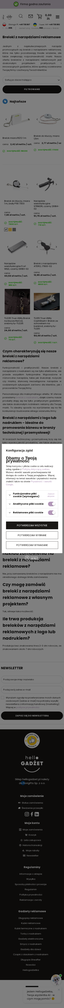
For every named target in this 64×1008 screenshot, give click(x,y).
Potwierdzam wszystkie (32, 525)
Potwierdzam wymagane (32, 545)
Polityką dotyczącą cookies (35, 469)
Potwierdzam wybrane (32, 535)
